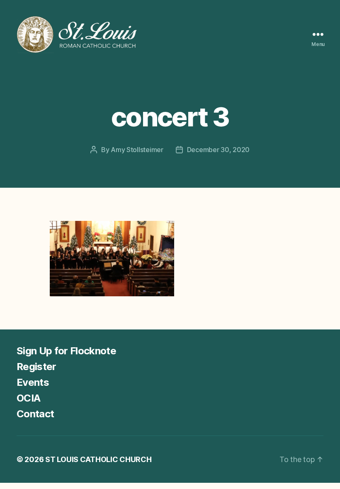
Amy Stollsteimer (137, 149)
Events (33, 382)
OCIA (28, 398)
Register (36, 367)
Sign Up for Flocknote (66, 351)
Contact (35, 414)
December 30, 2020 (218, 149)
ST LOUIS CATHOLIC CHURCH (98, 459)
